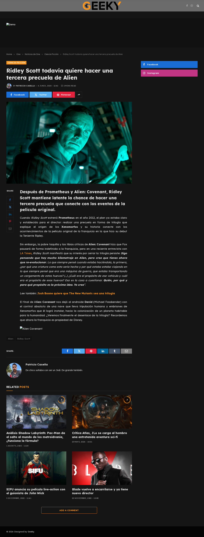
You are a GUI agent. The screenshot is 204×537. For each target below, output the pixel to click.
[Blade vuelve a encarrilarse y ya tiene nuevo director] (102, 468)
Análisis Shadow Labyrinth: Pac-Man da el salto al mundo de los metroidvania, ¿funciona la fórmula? (35, 437)
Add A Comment (69, 510)
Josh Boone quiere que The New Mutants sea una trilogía (76, 293)
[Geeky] (102, 5)
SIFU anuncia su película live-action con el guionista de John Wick (35, 491)
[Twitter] (10, 207)
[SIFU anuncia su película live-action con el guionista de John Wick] (36, 468)
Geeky (31, 531)
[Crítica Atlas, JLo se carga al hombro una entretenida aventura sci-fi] (102, 412)
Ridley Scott (23, 338)
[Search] (197, 5)
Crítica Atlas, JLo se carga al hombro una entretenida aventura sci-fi (99, 435)
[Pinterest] (10, 221)
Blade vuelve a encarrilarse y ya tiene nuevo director (100, 491)
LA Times (26, 253)
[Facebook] (10, 200)
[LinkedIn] (10, 214)
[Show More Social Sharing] (79, 95)
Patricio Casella (25, 86)
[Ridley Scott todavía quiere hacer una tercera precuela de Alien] (69, 143)
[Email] (10, 228)
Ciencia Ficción (16, 63)
